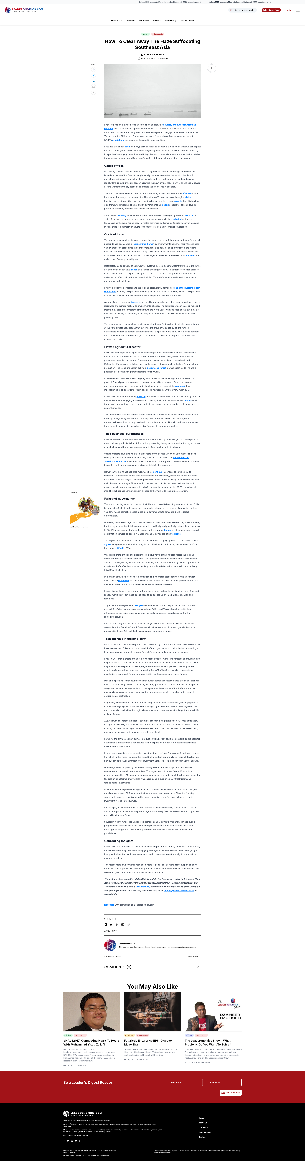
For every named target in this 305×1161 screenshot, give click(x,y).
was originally (143, 886)
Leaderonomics (155, 54)
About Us (202, 1123)
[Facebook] (64, 1141)
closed (165, 205)
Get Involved (204, 1132)
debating (121, 215)
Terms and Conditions (96, 1155)
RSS (107, 1155)
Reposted (109, 905)
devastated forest (156, 368)
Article (146, 34)
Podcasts (144, 20)
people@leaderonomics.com (179, 890)
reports (178, 201)
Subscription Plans (271, 10)
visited (188, 197)
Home (201, 1118)
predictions (118, 140)
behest (167, 530)
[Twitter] (68, 1141)
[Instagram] (80, 1141)
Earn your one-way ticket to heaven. (76, 1135)
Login (288, 10)
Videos (157, 20)
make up (141, 396)
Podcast (130, 1035)
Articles (130, 20)
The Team (203, 1127)
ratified (119, 548)
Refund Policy (81, 1155)
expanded (179, 386)
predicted (123, 580)
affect (134, 269)
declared (189, 215)
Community (158, 34)
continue (157, 472)
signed (108, 544)
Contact (202, 1137)
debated (177, 219)
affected (187, 193)
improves (136, 302)
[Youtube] (76, 1141)
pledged (138, 605)
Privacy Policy (68, 1155)
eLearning (170, 20)
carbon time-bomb (143, 244)
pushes (188, 400)
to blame (176, 534)
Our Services (187, 20)
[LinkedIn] (72, 1141)
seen (127, 146)
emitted (190, 255)
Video (189, 1035)
